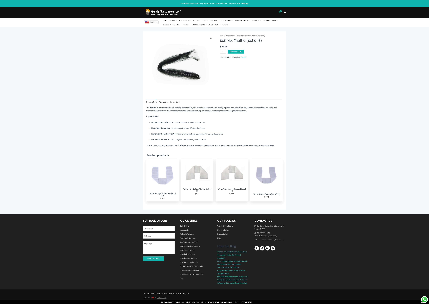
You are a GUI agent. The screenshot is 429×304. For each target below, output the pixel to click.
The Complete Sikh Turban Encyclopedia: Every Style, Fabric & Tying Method (231, 270)
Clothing (255, 20)
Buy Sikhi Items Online (188, 258)
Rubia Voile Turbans (187, 238)
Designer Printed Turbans (190, 246)
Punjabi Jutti (213, 25)
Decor (186, 25)
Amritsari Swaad (198, 25)
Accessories (214, 20)
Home (165, 20)
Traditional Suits (269, 20)
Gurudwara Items (241, 20)
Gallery (225, 25)
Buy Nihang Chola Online (189, 270)
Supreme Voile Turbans (189, 242)
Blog (181, 278)
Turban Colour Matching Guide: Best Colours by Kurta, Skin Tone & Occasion (232, 255)
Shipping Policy (223, 230)
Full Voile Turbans (187, 234)
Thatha (240, 36)
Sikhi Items (227, 20)
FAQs (219, 238)
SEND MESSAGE (153, 259)
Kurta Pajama (184, 20)
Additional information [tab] (169, 102)
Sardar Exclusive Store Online (191, 266)
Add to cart (236, 51)
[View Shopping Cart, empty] (280, 12)
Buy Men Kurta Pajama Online (191, 274)
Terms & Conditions (225, 226)
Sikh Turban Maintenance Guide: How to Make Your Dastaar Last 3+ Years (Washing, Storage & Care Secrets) (232, 280)
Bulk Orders (184, 226)
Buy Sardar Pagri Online (189, 262)
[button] (211, 38)
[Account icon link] (285, 12)
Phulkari (166, 25)
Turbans (172, 20)
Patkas (195, 20)
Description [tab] (151, 102)
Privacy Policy (222, 234)
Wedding (176, 25)
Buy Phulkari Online (187, 254)
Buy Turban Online (187, 250)
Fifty (204, 20)
